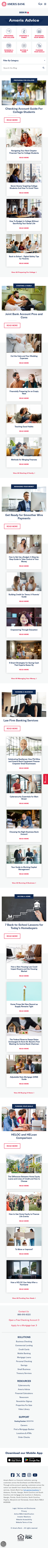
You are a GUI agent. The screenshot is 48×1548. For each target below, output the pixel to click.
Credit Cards (24, 1349)
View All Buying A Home (23, 1093)
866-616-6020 (24, 1314)
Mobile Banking (24, 1353)
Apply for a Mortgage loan (23, 1325)
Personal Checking (24, 1361)
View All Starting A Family (23, 473)
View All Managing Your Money (23, 678)
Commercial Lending (24, 1345)
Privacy (24, 1511)
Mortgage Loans (24, 1357)
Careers (24, 1425)
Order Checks (24, 1437)
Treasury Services (24, 1373)
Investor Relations (24, 1517)
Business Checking (24, 1341)
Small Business (24, 1369)
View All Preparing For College (23, 272)
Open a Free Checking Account (23, 1320)
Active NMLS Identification (24, 1514)
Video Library (24, 1409)
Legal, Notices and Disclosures (24, 1508)
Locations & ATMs (24, 1433)
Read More (13, 120)
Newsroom (24, 1397)
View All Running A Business (23, 883)
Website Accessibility (24, 1519)
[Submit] (43, 67)
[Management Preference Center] (3, 1544)
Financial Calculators (24, 1393)
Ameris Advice (24, 1389)
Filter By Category (11, 60)
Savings (24, 1365)
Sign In (23, 12)
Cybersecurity (24, 1385)
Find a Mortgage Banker (24, 1429)
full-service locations (31, 1490)
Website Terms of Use (24, 1522)
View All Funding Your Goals (23, 1298)
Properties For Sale (24, 1405)
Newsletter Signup (24, 1401)
